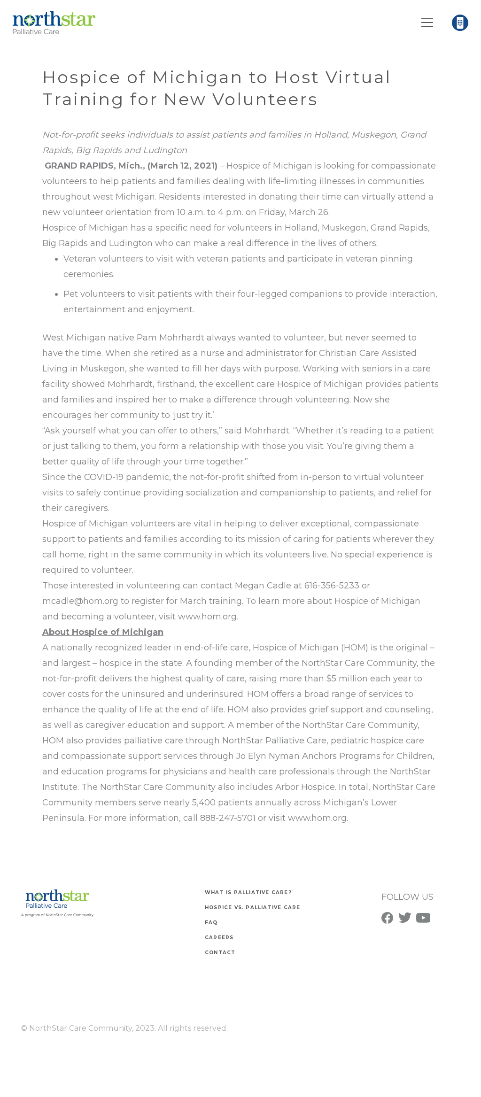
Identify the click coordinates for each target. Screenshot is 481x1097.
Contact (220, 953)
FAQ (211, 922)
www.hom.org (207, 616)
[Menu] (427, 22)
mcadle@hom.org (80, 601)
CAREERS (219, 938)
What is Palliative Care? (248, 892)
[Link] (54, 22)
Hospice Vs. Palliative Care (252, 907)
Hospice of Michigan (269, 166)
